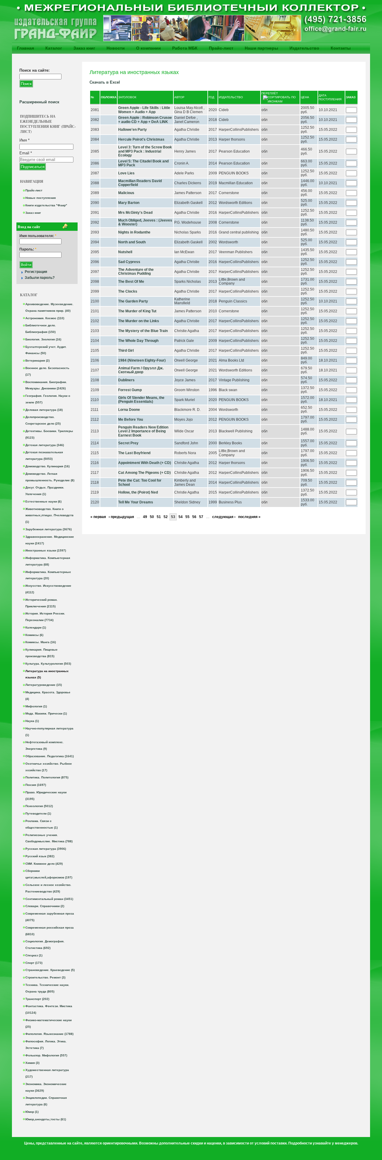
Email (25, 153)
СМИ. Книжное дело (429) (44, 863)
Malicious (126, 193)
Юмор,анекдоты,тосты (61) (45, 1119)
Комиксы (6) (34, 635)
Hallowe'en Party (132, 129)
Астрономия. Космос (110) (44, 318)
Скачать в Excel (105, 82)
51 (159, 517)
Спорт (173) (33, 962)
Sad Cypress (129, 262)
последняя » (249, 517)
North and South (132, 242)
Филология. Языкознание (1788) (49, 1033)
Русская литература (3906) (45, 848)
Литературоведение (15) (43, 684)
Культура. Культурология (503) (48, 663)
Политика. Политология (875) (46, 777)
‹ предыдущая (121, 517)
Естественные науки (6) (43, 501)
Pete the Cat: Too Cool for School (139, 482)
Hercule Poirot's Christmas (141, 139)
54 (180, 517)
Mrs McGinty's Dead (135, 213)
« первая (98, 517)
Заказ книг (84, 48)
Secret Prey (128, 443)
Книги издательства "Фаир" (46, 205)
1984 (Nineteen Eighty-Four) (142, 360)
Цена (305, 97)
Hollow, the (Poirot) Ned (138, 492)
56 (194, 517)
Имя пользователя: (37, 236)
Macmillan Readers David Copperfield (140, 183)
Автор (179, 97)
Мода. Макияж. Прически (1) (46, 713)
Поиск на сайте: (34, 70)
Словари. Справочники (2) (44, 906)
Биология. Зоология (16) (43, 339)
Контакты (341, 48)
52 (166, 517)
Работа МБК (185, 48)
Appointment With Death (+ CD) (144, 463)
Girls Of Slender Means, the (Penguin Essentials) (141, 400)
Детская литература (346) (44, 445)
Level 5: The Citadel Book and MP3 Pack (143, 163)
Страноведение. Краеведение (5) (50, 970)
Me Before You (130, 419)
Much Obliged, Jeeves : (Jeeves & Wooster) (145, 222)
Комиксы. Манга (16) (40, 642)
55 (187, 517)
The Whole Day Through (138, 341)
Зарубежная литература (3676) (48, 529)
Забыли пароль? (40, 278)
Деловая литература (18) (44, 409)
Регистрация (36, 272)
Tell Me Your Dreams (135, 502)
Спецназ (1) (33, 955)
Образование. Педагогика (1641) (49, 756)
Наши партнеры (261, 48)
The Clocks (127, 291)
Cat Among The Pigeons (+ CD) (144, 473)
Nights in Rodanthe (134, 232)
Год (211, 97)
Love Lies (126, 173)
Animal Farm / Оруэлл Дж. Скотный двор (141, 370)
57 (201, 517)
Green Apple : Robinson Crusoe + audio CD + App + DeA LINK (145, 120)
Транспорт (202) (37, 999)
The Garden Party (133, 301)
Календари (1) (35, 627)
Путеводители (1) (38, 813)
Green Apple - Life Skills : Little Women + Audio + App (144, 110)
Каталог (53, 48)
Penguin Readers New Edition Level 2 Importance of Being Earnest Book (143, 431)
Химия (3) (32, 1062)
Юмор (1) (31, 1111)
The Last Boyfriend (134, 453)
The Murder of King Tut (137, 311)
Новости (116, 48)
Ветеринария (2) (37, 360)
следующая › (223, 517)
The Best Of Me (131, 281)
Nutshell (125, 252)
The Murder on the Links (138, 321)
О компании (148, 48)
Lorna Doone (129, 410)
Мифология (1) (36, 706)
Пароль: (27, 249)
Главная (25, 48)
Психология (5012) (39, 806)
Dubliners (126, 380)
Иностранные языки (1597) (45, 550)
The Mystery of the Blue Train (143, 331)
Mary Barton (128, 203)
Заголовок (127, 97)
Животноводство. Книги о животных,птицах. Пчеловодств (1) (49, 515)
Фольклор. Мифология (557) (46, 1055)
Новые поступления (40, 197)
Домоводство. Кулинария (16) (47, 466)
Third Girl (126, 350)
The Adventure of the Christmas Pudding (136, 272)
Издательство (304, 48)
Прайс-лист (221, 48)
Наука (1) (32, 721)
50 (152, 517)
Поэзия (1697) (35, 784)
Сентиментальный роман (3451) (49, 899)
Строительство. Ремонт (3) (45, 977)
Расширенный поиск (39, 102)
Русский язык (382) (39, 856)
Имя (24, 140)
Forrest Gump (130, 390)
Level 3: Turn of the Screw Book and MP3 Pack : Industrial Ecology (145, 151)
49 (145, 517)
